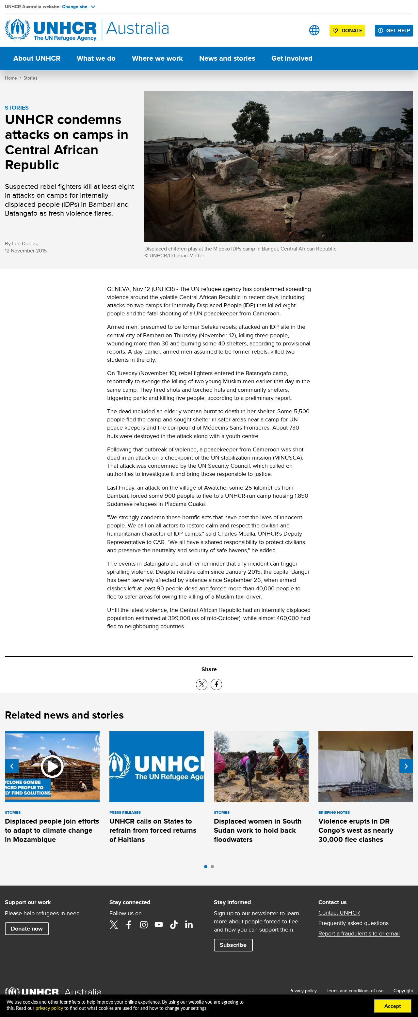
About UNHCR (36, 58)
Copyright (403, 990)
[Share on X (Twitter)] (201, 684)
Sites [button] (314, 30)
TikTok (173, 924)
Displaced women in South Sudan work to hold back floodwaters (258, 830)
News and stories (227, 58)
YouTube (158, 924)
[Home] (50, 30)
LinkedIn (189, 924)
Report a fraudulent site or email (359, 933)
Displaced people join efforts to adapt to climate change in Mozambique (52, 830)
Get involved (292, 58)
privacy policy (49, 1008)
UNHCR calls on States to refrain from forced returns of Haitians (152, 830)
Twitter (113, 924)
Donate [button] (352, 30)
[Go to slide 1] (207, 868)
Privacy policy (303, 990)
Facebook (128, 924)
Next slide (406, 766)
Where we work (157, 58)
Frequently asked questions (353, 923)
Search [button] (293, 30)
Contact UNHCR (339, 912)
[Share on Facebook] (216, 684)
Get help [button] (398, 30)
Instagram (143, 924)
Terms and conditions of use (355, 990)
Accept (392, 1006)
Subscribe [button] (233, 945)
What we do (96, 58)
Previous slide (12, 766)
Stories (31, 78)
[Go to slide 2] (214, 868)
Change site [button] (75, 6)
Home (11, 78)
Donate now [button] (27, 928)
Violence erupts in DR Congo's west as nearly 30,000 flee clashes (355, 830)
